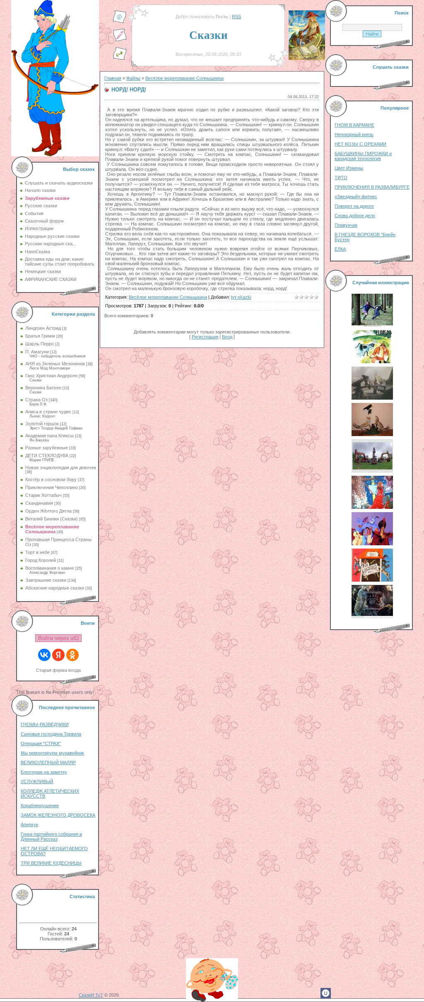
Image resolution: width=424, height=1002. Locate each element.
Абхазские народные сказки (54, 587)
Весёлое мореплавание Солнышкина (52, 529)
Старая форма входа (58, 670)
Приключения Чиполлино (51, 487)
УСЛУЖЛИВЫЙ (37, 781)
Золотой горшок (42, 423)
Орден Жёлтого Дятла (48, 510)
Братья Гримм (40, 335)
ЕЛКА (340, 249)
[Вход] (119, 58)
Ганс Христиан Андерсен (51, 375)
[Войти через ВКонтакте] (44, 655)
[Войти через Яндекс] (58, 655)
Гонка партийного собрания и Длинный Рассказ (51, 836)
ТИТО (341, 177)
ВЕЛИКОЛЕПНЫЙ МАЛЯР (48, 762)
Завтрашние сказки (45, 580)
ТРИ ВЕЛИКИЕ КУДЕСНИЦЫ (51, 863)
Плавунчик (346, 225)
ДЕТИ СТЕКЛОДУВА (46, 455)
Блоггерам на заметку (44, 771)
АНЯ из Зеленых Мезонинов (55, 363)
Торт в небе (37, 552)
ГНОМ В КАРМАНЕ (354, 124)
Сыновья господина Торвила (51, 733)
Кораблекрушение (40, 805)
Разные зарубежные (46, 447)
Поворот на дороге (354, 206)
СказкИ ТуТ (91, 994)
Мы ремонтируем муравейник (52, 752)
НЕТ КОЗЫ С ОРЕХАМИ (360, 143)
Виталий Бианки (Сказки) (51, 518)
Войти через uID (58, 638)
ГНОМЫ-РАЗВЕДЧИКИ (45, 724)
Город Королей (40, 560)
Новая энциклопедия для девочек (60, 467)
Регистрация (205, 336)
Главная (112, 78)
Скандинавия (39, 503)
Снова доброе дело (355, 215)
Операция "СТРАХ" (41, 743)
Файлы (133, 78)
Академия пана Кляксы (49, 435)
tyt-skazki (241, 297)
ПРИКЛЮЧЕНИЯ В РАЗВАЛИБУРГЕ (372, 187)
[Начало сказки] (119, 21)
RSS (236, 16)
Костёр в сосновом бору (51, 479)
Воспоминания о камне (49, 568)
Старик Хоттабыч (43, 495)
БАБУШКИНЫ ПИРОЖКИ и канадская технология (363, 156)
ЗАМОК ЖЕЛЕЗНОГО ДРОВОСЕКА (58, 815)
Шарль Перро (39, 343)
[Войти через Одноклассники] (72, 655)
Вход (227, 336)
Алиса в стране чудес (48, 411)
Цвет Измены (349, 167)
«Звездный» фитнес (356, 196)
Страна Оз (36, 399)
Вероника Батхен (43, 387)
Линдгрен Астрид (43, 328)
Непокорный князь (354, 134)
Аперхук (29, 824)
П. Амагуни (37, 351)
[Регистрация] (119, 40)
